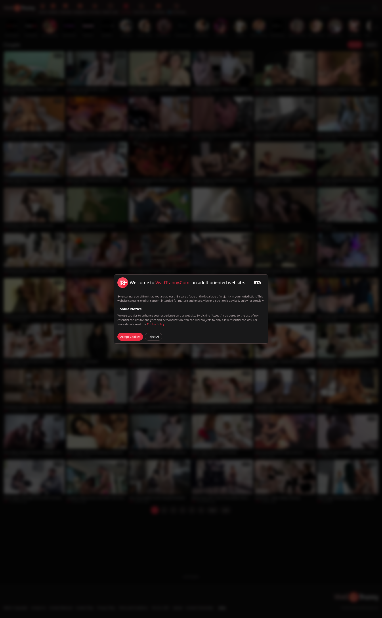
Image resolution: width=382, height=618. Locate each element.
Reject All (153, 337)
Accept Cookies (130, 337)
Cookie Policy (156, 324)
